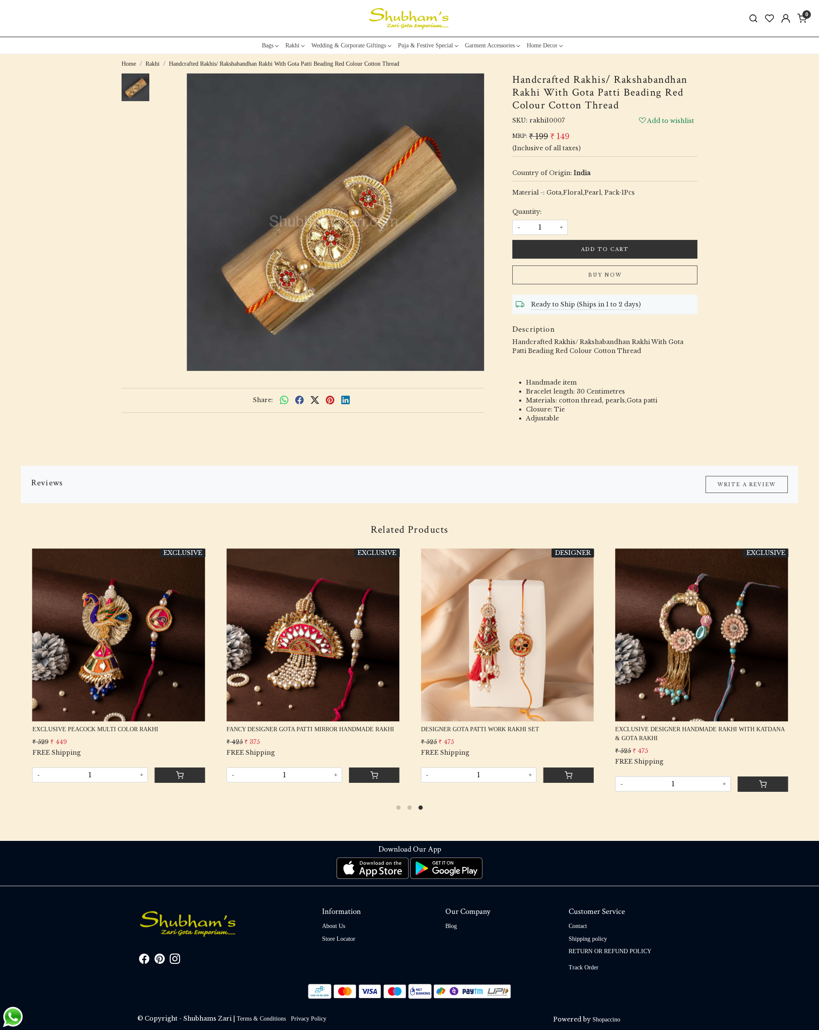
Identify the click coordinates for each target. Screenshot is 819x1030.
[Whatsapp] (284, 400)
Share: (263, 400)
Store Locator (338, 939)
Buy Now (605, 275)
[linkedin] (345, 400)
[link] (753, 18)
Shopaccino (606, 1019)
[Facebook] (144, 961)
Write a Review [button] (746, 484)
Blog (451, 926)
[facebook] (299, 400)
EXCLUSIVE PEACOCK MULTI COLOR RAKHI (94, 729)
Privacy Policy (308, 1018)
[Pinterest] (159, 961)
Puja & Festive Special (425, 45)
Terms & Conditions (261, 1018)
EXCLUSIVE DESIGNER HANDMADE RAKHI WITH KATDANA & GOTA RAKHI (699, 733)
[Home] (409, 18)
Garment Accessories (490, 45)
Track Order (583, 967)
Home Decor (542, 45)
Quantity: (527, 212)
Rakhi (292, 45)
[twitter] (314, 400)
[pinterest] (330, 400)
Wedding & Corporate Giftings (348, 45)
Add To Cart (605, 249)
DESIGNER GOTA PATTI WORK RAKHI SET (479, 729)
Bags (267, 45)
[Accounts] (786, 18)
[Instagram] (175, 961)
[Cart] (568, 775)
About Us (333, 926)
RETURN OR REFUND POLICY (610, 951)
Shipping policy (588, 939)
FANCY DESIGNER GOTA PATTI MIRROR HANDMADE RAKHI (310, 729)
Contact (578, 926)
